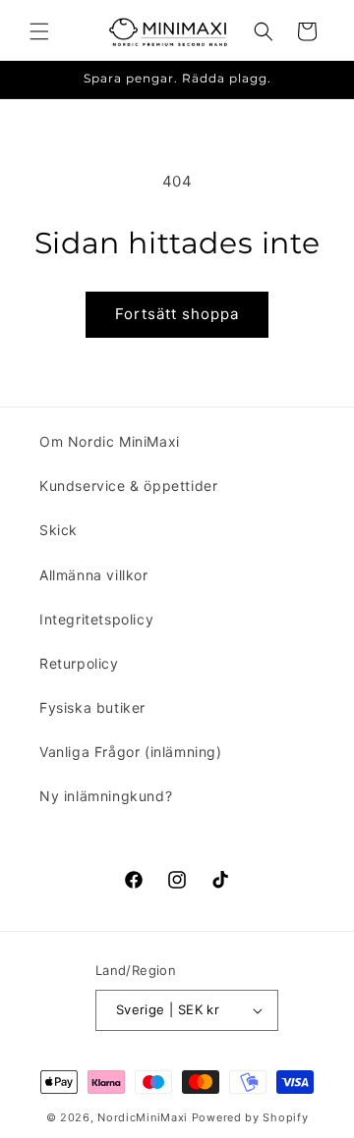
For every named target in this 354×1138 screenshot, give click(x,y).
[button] (39, 31)
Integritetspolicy (96, 619)
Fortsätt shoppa (177, 313)
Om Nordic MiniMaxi (109, 441)
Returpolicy (79, 663)
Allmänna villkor (93, 575)
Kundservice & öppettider (128, 485)
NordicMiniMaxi (142, 1117)
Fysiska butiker (92, 707)
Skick (58, 529)
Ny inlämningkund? (105, 795)
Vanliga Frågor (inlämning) (130, 751)
